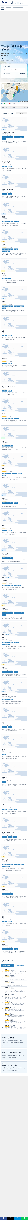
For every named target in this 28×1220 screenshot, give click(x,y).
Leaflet (18, 101)
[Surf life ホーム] (5, 2)
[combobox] (14, 70)
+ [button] (2, 85)
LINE (24, 1219)
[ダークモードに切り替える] (17, 3)
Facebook (3, 1219)
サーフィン (8, 7)
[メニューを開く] (25, 2)
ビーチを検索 (6, 66)
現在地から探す (7, 73)
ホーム (2, 7)
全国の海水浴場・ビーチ (18, 7)
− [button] (2, 87)
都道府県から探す (22, 73)
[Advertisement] (14, 27)
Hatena (17, 1219)
